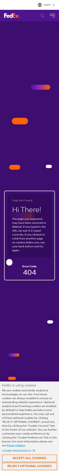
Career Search (42, 16)
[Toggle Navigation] (52, 15)
